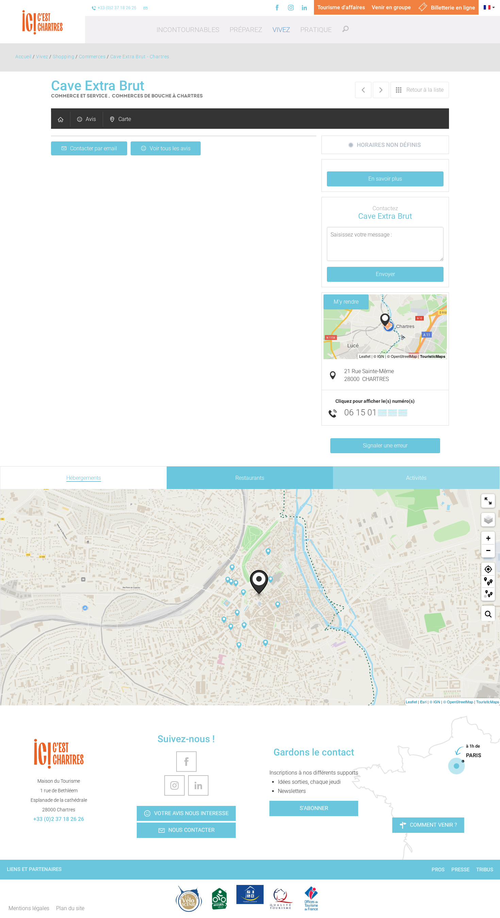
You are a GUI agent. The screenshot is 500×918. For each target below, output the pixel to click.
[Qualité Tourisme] (280, 898)
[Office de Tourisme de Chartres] (59, 753)
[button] (187, 29)
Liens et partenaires (34, 869)
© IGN (435, 701)
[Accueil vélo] (219, 898)
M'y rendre (346, 302)
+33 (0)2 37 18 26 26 (58, 819)
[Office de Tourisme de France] (311, 898)
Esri (423, 701)
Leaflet (411, 701)
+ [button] (488, 538)
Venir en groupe (391, 7)
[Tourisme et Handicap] (250, 894)
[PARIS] (456, 766)
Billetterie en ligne (452, 7)
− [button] (488, 550)
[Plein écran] (488, 501)
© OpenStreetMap (458, 701)
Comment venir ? (433, 825)
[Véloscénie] (188, 898)
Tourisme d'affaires (341, 7)
